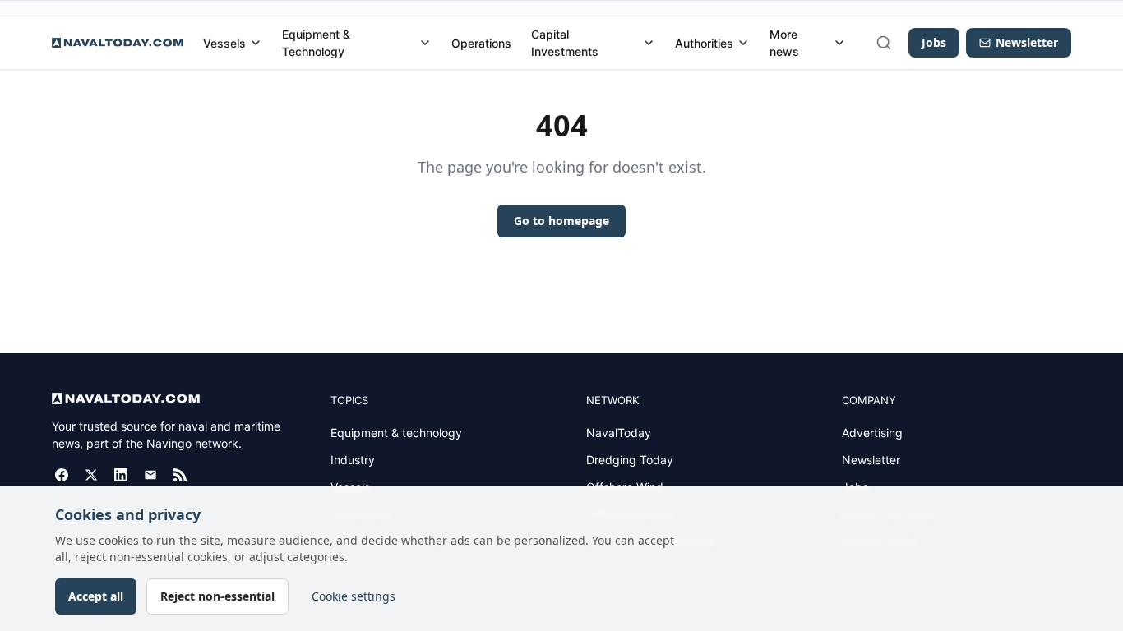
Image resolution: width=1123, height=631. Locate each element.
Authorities (704, 43)
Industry (352, 460)
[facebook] (62, 475)
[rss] (180, 475)
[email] (150, 475)
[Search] (884, 43)
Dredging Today (629, 460)
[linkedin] (121, 475)
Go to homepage (561, 220)
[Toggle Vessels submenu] (255, 42)
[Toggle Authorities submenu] (743, 42)
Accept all (95, 596)
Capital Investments (564, 42)
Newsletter (871, 460)
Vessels (224, 43)
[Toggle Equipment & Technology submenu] (425, 42)
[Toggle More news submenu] (839, 42)
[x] (91, 475)
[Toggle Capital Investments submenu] (648, 42)
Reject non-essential (217, 596)
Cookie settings (353, 596)
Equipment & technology (396, 433)
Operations (481, 43)
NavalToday (618, 433)
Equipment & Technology (316, 42)
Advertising (872, 433)
